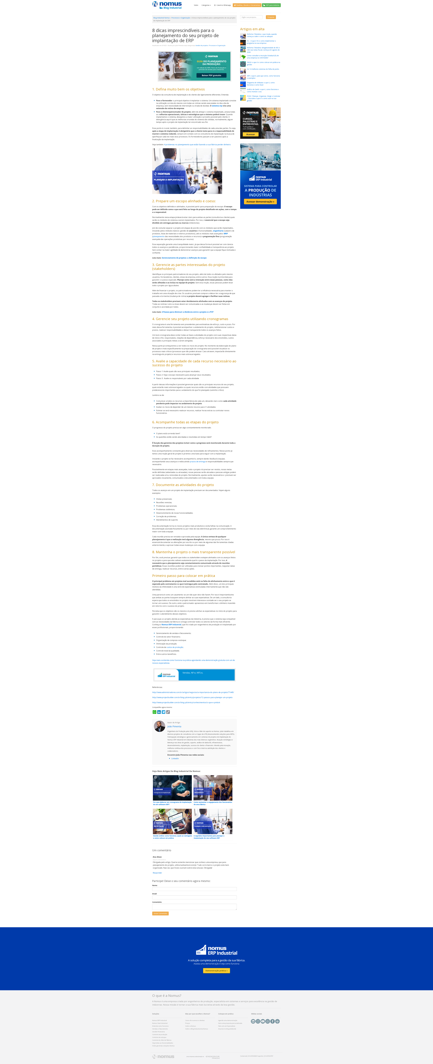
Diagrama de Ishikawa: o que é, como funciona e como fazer (261, 84)
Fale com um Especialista (226, 1026)
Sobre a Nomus (190, 1026)
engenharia (218, 231)
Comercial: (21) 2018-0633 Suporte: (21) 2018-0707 (256, 1056)
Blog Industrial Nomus (161, 18)
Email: (154, 894)
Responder (157, 873)
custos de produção (175, 647)
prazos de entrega (198, 461)
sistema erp (217, 106)
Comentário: (157, 902)
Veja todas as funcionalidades (162, 1043)
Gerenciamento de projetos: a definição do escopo (184, 258)
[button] (216, 958)
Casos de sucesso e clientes (195, 1020)
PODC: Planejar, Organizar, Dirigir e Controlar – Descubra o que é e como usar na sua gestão (263, 98)
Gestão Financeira (158, 1032)
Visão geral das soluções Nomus (163, 1046)
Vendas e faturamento (160, 1029)
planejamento (159, 236)
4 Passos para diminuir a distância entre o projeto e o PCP (188, 312)
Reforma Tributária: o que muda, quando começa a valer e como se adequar (262, 35)
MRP (226, 233)
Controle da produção (159, 1034)
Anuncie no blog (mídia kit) (227, 1029)
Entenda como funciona (160, 1026)
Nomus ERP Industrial (171, 624)
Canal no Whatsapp (223, 5)
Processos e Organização (180, 18)
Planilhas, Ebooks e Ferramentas (248, 5)
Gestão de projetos (202, 45)
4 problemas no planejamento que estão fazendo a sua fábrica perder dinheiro (197, 144)
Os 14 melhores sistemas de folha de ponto (263, 69)
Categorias (206, 5)
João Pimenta (174, 726)
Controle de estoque (159, 1037)
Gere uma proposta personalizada (230, 1023)
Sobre (196, 5)
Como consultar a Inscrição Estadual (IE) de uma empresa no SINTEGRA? (263, 56)
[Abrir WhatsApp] (427, 1058)
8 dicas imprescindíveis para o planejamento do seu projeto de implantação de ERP (185, 35)
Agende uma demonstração (227, 1020)
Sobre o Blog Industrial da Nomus (196, 1029)
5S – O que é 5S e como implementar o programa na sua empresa (261, 42)
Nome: (154, 885)
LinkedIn (175, 758)
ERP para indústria (272, 5)
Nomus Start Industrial (159, 1023)
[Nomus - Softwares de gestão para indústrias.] (167, 5)
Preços (187, 1023)
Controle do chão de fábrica (161, 1040)
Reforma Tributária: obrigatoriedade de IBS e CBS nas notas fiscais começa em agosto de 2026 (263, 50)
